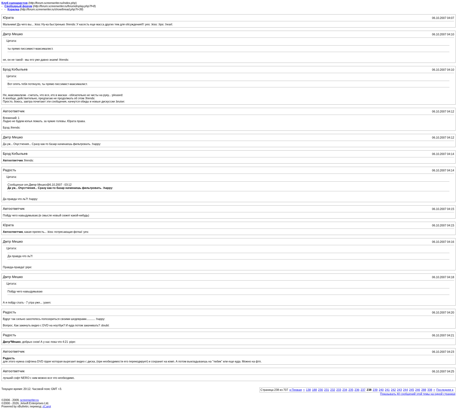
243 (399, 389)
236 (357, 389)
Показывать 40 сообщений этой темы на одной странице (418, 393)
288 (423, 389)
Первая (295, 389)
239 (375, 389)
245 (411, 389)
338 (429, 389)
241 (387, 389)
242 (393, 389)
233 (338, 389)
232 (332, 389)
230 (320, 389)
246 (417, 389)
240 (381, 389)
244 (405, 389)
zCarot (46, 406)
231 (326, 389)
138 (308, 389)
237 (363, 389)
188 (314, 389)
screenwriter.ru (29, 400)
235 (350, 389)
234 (344, 389)
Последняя (444, 389)
